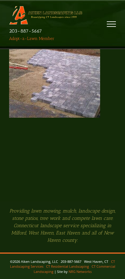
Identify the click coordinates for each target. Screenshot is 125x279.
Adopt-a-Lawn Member (31, 38)
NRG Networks (80, 271)
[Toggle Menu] (111, 24)
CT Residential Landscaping (67, 266)
